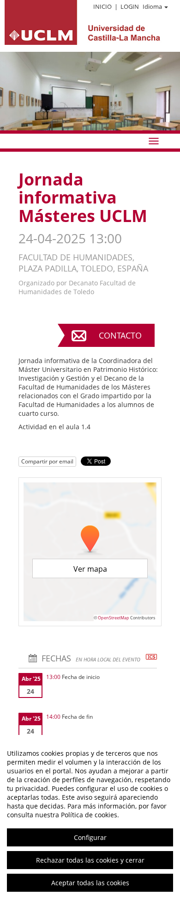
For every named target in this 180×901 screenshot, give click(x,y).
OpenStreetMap (113, 618)
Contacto (120, 335)
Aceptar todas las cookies (90, 882)
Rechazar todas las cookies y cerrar (90, 860)
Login (129, 6)
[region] (90, 818)
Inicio (102, 6)
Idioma (152, 6)
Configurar (90, 837)
